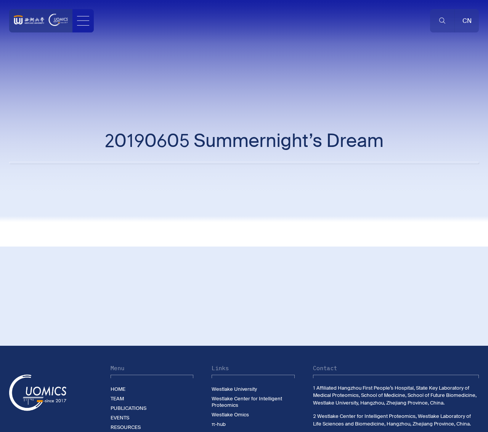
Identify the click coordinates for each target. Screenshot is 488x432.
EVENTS (120, 417)
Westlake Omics (230, 414)
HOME (118, 389)
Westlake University (234, 389)
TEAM (117, 398)
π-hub (219, 424)
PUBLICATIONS (128, 408)
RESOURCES (126, 427)
